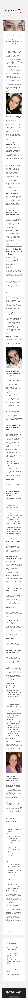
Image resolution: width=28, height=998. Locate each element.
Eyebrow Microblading (11, 35)
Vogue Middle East (10, 127)
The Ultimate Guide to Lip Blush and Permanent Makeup (13, 955)
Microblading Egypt (14, 37)
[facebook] (9, 997)
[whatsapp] (17, 997)
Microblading (18, 35)
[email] (18, 997)
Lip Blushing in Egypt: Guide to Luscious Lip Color (12, 949)
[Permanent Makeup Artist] (14, 10)
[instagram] (15, 997)
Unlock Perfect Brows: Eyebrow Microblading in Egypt (13, 961)
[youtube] (13, 997)
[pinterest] (11, 997)
